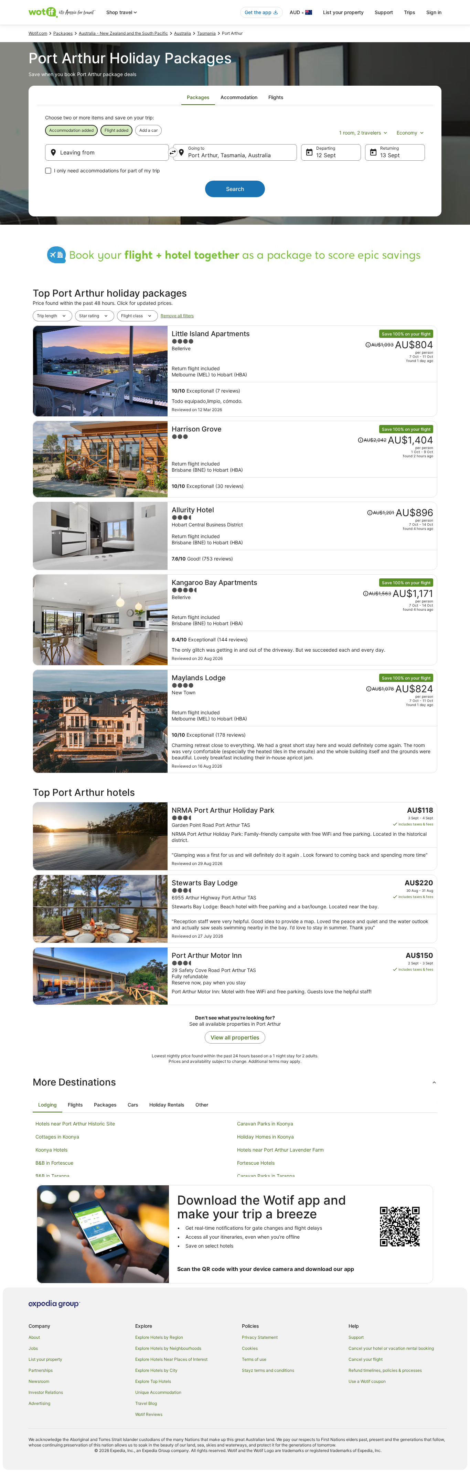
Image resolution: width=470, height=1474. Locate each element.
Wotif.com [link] (38, 33)
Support (384, 12)
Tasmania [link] (206, 33)
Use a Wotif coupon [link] (367, 1381)
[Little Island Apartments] (302, 371)
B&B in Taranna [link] (52, 1176)
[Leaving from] (107, 152)
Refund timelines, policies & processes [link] (385, 1370)
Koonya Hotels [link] (51, 1150)
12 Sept (326, 155)
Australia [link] (182, 33)
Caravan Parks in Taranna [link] (266, 1176)
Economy (407, 133)
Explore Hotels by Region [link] (159, 1337)
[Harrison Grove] (302, 459)
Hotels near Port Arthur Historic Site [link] (75, 1123)
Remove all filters (177, 315)
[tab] (198, 97)
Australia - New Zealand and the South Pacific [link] (123, 33)
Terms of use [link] (254, 1359)
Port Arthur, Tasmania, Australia (229, 155)
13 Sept (390, 155)
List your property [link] (45, 1359)
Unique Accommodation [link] (158, 1392)
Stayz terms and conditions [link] (268, 1370)
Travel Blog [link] (146, 1403)
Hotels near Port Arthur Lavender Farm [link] (280, 1150)
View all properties (235, 1037)
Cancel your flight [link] (366, 1359)
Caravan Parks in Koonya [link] (265, 1123)
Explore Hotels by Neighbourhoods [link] (168, 1348)
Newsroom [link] (39, 1381)
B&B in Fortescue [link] (54, 1163)
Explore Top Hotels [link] (153, 1381)
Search (235, 188)
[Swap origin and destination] (173, 152)
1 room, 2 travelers (360, 133)
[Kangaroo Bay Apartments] (302, 619)
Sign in (433, 12)
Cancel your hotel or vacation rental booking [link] (391, 1348)
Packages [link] (63, 33)
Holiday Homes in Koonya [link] (265, 1137)
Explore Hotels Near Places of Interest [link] (171, 1359)
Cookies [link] (250, 1348)
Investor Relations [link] (46, 1392)
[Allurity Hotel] (302, 536)
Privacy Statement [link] (260, 1337)
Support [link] (356, 1337)
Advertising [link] (39, 1403)
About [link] (34, 1337)
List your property (343, 12)
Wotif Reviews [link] (148, 1414)
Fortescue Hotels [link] (256, 1163)
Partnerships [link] (41, 1370)
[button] (235, 1082)
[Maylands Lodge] (302, 721)
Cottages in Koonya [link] (57, 1137)
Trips (409, 12)
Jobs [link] (33, 1348)
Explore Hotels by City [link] (156, 1370)
